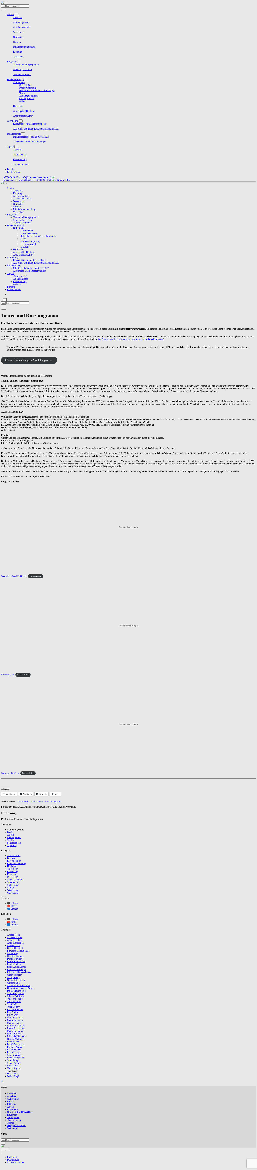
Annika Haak (13, 945)
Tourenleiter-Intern (22, 74)
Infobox (11, 1101)
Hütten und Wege (15, 79)
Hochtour (11, 866)
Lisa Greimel (13, 1012)
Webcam (23, 101)
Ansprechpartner (21, 22)
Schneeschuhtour (15, 879)
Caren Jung (12, 953)
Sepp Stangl (12, 1060)
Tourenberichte (14, 1120)
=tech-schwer (36, 801)
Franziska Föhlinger (16, 969)
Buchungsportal (26, 98)
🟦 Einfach (12, 924)
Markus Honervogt (16, 1025)
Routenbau (12, 1114)
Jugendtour (12, 869)
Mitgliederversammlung (24, 47)
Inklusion (11, 1104)
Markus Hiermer (15, 1023)
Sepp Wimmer (14, 1063)
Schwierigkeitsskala (22, 69)
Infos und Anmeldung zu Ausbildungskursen (29, 360)
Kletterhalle (12, 1109)
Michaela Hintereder (16, 1036)
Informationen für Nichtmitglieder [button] (17, 440)
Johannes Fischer (15, 999)
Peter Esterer (13, 1041)
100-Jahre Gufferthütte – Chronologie (36, 90)
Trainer (10, 1122)
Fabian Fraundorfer (16, 961)
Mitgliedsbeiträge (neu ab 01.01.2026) (31, 136)
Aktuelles (17, 17)
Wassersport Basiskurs (10, 773)
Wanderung (12, 890)
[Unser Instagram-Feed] (7, 1149)
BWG (10, 832)
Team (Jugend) (20, 154)
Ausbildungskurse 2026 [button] (12, 411)
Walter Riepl (13, 1076)
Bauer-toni (22, 801)
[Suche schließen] (5, 299)
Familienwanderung (16, 863)
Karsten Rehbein (15, 1009)
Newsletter (18, 37)
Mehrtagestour (14, 837)
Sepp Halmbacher (15, 1057)
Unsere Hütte (25, 85)
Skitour (10, 887)
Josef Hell (12, 1004)
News (22, 93)
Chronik (17, 42)
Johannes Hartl (14, 1001)
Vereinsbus (18, 56)
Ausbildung (12, 121)
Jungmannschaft (20, 164)
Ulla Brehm (12, 1073)
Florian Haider (14, 964)
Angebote (11, 1096)
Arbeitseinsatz (13, 855)
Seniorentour (13, 882)
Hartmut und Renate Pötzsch (20, 988)
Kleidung (17, 51)
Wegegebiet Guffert (16, 1125)
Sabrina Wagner (14, 1055)
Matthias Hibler (14, 1033)
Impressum (12, 1157)
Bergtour (11, 858)
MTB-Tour (12, 877)
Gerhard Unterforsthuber (18, 985)
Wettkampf (12, 1128)
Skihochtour (13, 885)
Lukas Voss (12, 1015)
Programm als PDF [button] (10, 481)
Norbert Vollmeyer (16, 1039)
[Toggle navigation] (6, 2)
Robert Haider (14, 1049)
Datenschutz (13, 1159)
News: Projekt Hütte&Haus (20, 1112)
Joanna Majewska (15, 993)
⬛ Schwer (12, 919)
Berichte (11, 169)
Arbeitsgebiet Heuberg (23, 111)
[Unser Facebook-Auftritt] (3, 1149)
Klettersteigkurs (7, 675)
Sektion (10, 14)
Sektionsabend (14, 842)
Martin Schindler (15, 1031)
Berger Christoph (15, 948)
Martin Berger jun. (16, 1028)
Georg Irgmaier (14, 975)
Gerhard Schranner (16, 980)
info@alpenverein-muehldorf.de (36, 177)
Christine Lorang (15, 956)
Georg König (13, 977)
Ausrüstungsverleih (22, 27)
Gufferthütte (19, 82)
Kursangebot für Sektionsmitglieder (29, 124)
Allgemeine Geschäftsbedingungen (29, 141)
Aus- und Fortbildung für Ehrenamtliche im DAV (36, 128)
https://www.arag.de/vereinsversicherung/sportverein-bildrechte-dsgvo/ (130, 339)
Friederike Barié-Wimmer (19, 972)
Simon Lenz (13, 1065)
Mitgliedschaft (14, 134)
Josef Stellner (13, 1007)
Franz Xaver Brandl (16, 967)
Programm (12, 61)
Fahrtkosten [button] (6, 435)
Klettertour (12, 874)
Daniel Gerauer (14, 959)
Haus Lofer (18, 106)
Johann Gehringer (15, 996)
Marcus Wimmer (15, 1017)
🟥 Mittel (11, 922)
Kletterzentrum (14, 172)
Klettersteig (12, 871)
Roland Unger (14, 1052)
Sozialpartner (13, 1117)
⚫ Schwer (12, 903)
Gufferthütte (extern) (28, 96)
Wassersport (18, 32)
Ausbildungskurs (52, 801)
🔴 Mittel (11, 906)
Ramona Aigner (14, 1047)
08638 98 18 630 (11, 177)
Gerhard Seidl (13, 983)
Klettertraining (20, 159)
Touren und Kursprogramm (26, 64)
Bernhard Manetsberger (18, 951)
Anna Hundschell (15, 942)
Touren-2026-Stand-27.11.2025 (14, 576)
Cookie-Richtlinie (15, 1162)
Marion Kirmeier (15, 1020)
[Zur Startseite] (2, 2)
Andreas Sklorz (14, 940)
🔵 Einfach (12, 909)
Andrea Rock (13, 934)
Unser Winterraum (27, 88)
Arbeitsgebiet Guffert (23, 116)
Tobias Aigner (13, 1068)
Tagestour (11, 845)
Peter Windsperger (15, 1044)
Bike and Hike (14, 861)
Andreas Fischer (14, 937)
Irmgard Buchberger (16, 991)
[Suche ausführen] (3, 307)
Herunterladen (35, 576)
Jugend (10, 146)
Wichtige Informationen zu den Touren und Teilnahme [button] (26, 376)
